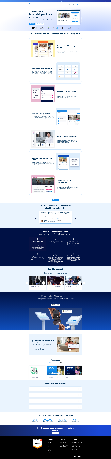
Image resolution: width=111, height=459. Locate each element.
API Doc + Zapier (75, 449)
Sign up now (79, 4)
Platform (57, 4)
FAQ (48, 446)
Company (69, 4)
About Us (49, 442)
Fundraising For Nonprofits (64, 443)
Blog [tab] (50, 362)
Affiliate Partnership (51, 450)
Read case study (55, 218)
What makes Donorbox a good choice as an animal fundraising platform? (44, 388)
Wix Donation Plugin (75, 443)
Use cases (62, 439)
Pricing (61, 4)
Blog (48, 443)
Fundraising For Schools (64, 445)
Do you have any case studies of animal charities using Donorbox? (43, 400)
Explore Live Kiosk (55, 304)
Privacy (49, 449)
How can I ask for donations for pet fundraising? (40, 406)
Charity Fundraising (63, 446)
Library (49, 452)
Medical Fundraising (63, 442)
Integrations (75, 439)
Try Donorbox (55, 433)
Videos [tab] (61, 362)
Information (50, 439)
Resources (64, 4)
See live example (40, 23)
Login (73, 4)
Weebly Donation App (75, 445)
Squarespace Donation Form (77, 442)
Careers (49, 445)
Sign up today (55, 199)
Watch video (61, 288)
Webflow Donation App (76, 446)
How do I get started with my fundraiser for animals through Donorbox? (44, 394)
